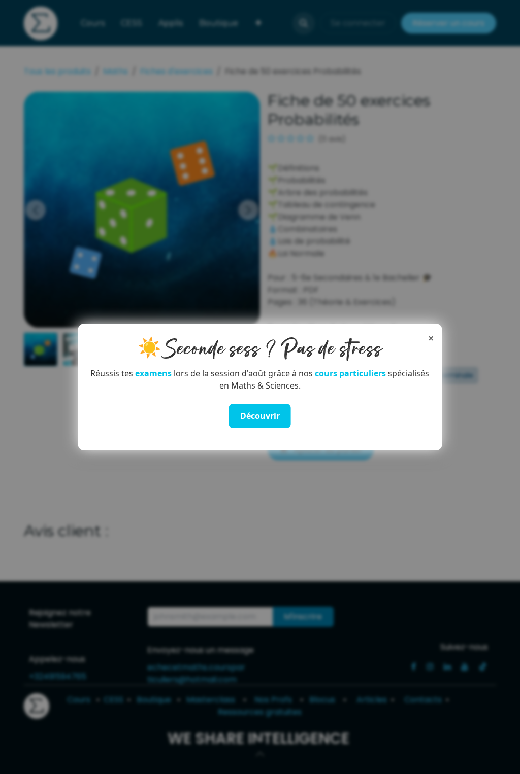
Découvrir (260, 415)
